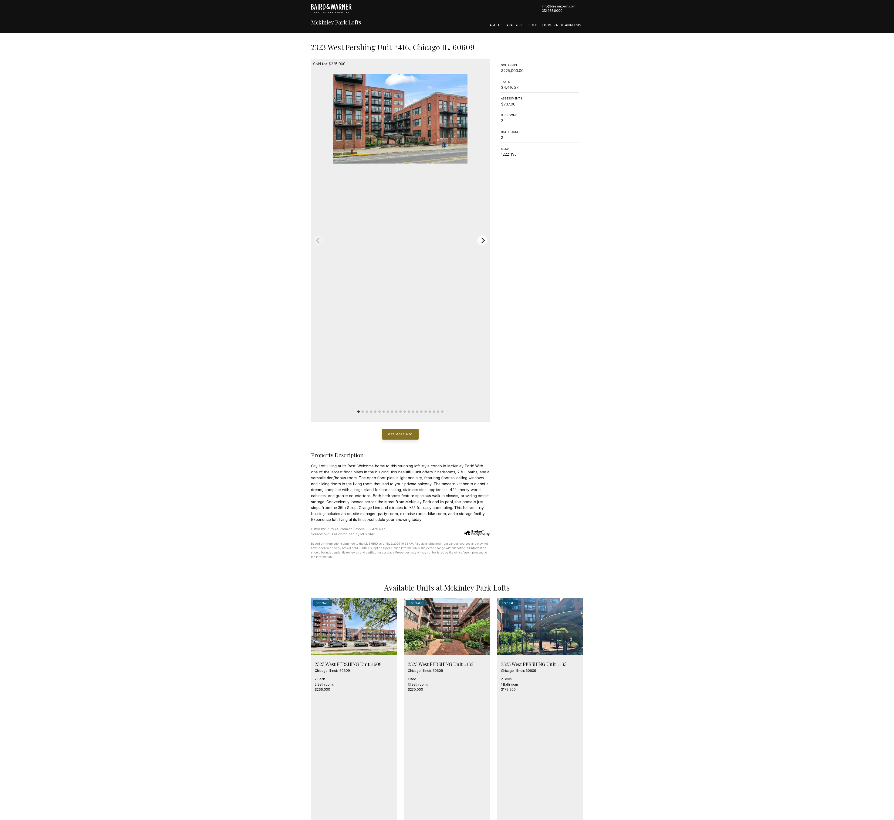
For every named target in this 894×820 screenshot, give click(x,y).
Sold (533, 25)
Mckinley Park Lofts (336, 22)
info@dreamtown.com (559, 6)
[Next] (482, 240)
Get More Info (400, 434)
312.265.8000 (552, 11)
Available (515, 25)
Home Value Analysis (561, 25)
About (496, 25)
